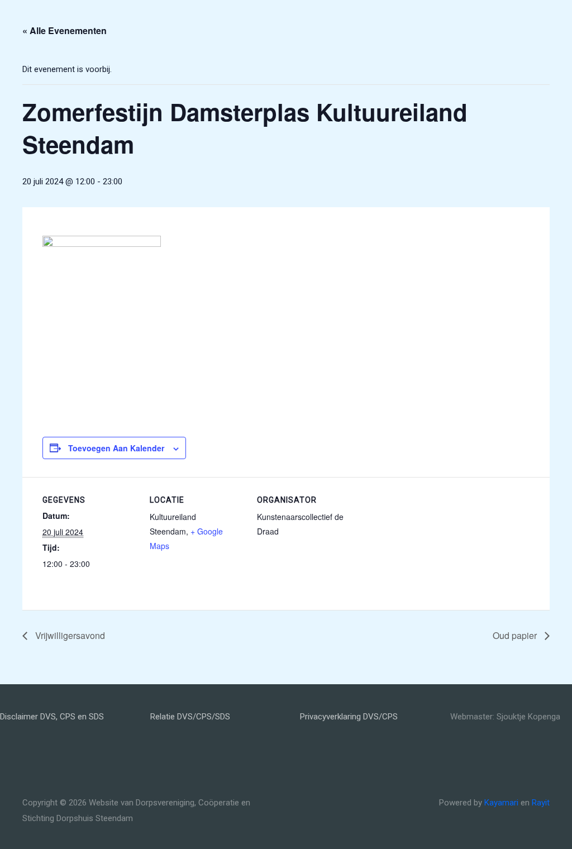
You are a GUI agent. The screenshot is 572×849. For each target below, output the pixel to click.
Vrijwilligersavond (69, 635)
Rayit (541, 803)
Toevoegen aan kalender (116, 448)
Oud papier (516, 635)
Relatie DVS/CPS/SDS (190, 717)
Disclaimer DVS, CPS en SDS (52, 717)
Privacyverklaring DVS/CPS (349, 717)
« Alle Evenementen (64, 30)
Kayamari (501, 803)
